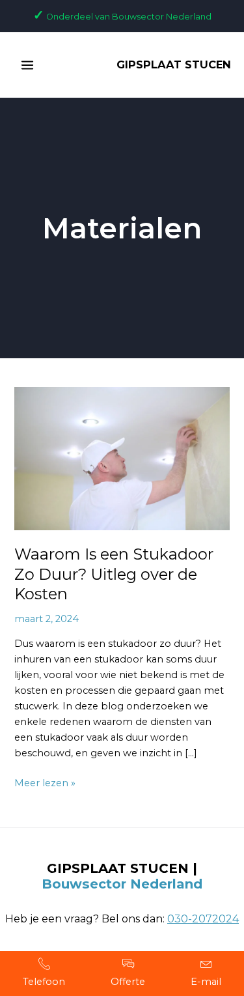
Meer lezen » (44, 782)
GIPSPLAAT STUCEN (173, 64)
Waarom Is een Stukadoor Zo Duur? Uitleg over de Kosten (113, 574)
